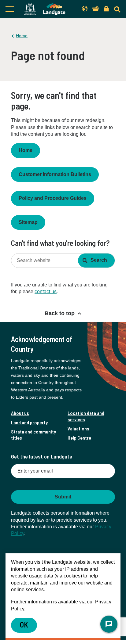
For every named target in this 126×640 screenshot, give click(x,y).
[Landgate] (45, 9)
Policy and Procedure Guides (53, 198)
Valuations (78, 428)
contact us (46, 291)
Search (99, 260)
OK (24, 624)
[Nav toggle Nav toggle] (10, 9)
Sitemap (28, 222)
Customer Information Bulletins (55, 174)
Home (22, 35)
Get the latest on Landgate (41, 456)
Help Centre (79, 437)
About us (20, 413)
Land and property (29, 422)
